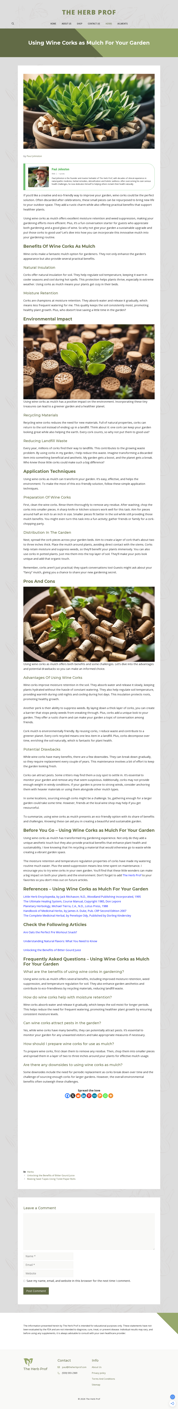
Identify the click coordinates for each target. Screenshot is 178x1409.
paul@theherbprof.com (74, 1367)
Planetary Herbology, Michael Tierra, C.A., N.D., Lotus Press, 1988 (65, 906)
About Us (66, 23)
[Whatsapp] (105, 1095)
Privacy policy (99, 1373)
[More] (110, 1095)
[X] (72, 1095)
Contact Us (94, 23)
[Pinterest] (89, 1095)
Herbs (109, 23)
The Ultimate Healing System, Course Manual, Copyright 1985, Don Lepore (72, 901)
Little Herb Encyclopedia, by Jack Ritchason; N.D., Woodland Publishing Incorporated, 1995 (82, 897)
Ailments (123, 23)
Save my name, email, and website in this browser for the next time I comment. (79, 1281)
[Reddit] (78, 1095)
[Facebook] (67, 1095)
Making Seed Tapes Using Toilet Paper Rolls (51, 1178)
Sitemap (96, 1384)
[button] (13, 23)
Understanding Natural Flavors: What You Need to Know (60, 941)
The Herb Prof (89, 12)
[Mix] (99, 1095)
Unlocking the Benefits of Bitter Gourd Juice (52, 950)
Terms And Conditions (103, 1378)
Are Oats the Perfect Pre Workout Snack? (50, 932)
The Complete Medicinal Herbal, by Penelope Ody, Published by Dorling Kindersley (77, 915)
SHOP (79, 23)
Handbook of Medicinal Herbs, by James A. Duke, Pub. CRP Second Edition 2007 (74, 911)
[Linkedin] (83, 1095)
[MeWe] (94, 1095)
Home (53, 23)
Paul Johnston (60, 169)
